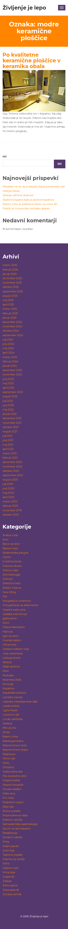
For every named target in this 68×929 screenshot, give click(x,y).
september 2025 (13, 291)
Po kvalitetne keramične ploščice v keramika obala (32, 60)
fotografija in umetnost (17, 600)
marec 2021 (10, 453)
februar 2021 (10, 457)
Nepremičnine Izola (15, 745)
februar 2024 (10, 361)
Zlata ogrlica (10, 885)
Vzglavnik (8, 876)
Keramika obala (12, 679)
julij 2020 (8, 484)
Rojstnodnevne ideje (15, 815)
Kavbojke (8, 675)
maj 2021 (8, 444)
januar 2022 (10, 414)
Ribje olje (8, 806)
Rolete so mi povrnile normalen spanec (26, 208)
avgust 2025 (10, 295)
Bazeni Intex (10, 548)
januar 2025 (9, 317)
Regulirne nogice (13, 802)
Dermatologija (11, 574)
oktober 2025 (11, 287)
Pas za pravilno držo (15, 776)
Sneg (6, 841)
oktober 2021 (10, 427)
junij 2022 (8, 405)
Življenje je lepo (24, 8)
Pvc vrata (8, 797)
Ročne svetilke (12, 811)
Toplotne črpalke (13, 854)
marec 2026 (10, 265)
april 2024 (8, 352)
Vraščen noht (11, 868)
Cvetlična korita (12, 561)
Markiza (7, 723)
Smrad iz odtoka (12, 837)
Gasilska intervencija (15, 614)
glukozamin (10, 618)
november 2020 (12, 466)
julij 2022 (8, 400)
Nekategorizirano (13, 741)
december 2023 (12, 370)
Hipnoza (8, 631)
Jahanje (7, 662)
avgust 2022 (10, 396)
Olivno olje (9, 758)
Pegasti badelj (11, 780)
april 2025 (8, 304)
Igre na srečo (11, 636)
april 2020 (8, 497)
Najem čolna (10, 736)
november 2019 (12, 510)
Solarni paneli (10, 846)
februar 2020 (10, 505)
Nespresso (9, 754)
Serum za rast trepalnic (17, 828)
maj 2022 (8, 409)
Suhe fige (8, 850)
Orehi (6, 762)
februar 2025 (10, 313)
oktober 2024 (11, 330)
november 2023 (12, 374)
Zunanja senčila (12, 894)
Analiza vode (10, 535)
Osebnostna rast (12, 771)
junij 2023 (8, 379)
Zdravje (7, 881)
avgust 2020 (10, 479)
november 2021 (12, 422)
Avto (5, 539)
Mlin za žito (9, 727)
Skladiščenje (10, 833)
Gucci (6, 622)
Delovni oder (10, 570)
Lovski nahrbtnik (12, 719)
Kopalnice (8, 688)
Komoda (8, 684)
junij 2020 (8, 488)
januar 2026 (10, 274)
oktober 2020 (11, 470)
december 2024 (12, 322)
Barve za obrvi (11, 543)
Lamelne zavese (13, 697)
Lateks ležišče (11, 706)
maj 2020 (8, 492)
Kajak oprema (11, 666)
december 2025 (12, 278)
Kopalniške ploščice (14, 692)
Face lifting (9, 592)
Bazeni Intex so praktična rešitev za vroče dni (30, 204)
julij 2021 (8, 435)
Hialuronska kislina (14, 627)
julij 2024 (8, 339)
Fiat (5, 596)
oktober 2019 (11, 514)
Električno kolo (12, 583)
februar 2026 (10, 269)
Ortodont (8, 767)
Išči (5, 156)
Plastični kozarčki (13, 784)
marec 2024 (10, 357)
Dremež (8, 579)
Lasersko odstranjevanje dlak (20, 701)
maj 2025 (8, 300)
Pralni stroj (9, 793)
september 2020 (13, 475)
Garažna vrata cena (14, 609)
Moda (6, 732)
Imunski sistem (12, 640)
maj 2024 (8, 348)
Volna (6, 863)
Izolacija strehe (12, 657)
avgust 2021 (10, 431)
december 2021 (12, 418)
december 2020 (12, 462)
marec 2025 (10, 308)
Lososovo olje (11, 714)
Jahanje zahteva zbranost (18, 195)
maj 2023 (8, 383)
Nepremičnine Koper (15, 749)
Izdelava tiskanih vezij (16, 649)
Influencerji (9, 644)
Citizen (7, 557)
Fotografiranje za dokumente (20, 605)
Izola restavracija (12, 653)
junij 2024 (8, 344)
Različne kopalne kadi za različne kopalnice (28, 199)
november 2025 (12, 282)
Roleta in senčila (12, 819)
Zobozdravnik (11, 889)
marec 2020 (10, 501)
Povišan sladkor (12, 789)
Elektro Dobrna (12, 587)
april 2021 (8, 449)
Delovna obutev (12, 566)
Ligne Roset (10, 710)
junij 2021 (8, 440)
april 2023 (8, 387)
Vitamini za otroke (14, 859)
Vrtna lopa (9, 872)
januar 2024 (10, 365)
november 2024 (12, 326)
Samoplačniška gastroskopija (20, 824)
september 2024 (13, 335)
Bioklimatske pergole (15, 552)
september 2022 (13, 392)
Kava (6, 670)
